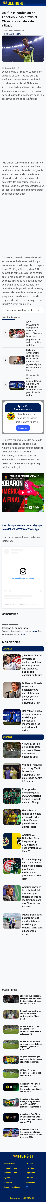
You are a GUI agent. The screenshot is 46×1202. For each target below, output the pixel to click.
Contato (29, 1178)
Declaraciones (9, 1163)
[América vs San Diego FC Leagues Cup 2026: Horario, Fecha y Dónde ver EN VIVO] (11, 1117)
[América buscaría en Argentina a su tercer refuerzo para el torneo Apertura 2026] (11, 1132)
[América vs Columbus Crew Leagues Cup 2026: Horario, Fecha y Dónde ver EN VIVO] (12, 841)
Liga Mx (6, 1178)
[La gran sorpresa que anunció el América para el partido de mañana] (11, 1060)
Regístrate (30, 1173)
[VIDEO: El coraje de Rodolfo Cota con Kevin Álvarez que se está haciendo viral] (12, 750)
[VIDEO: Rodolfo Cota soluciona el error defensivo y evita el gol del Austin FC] (11, 1029)
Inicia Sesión (31, 1168)
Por (11, 34)
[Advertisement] (23, 129)
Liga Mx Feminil (9, 1182)
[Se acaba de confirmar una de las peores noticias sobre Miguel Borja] (11, 1014)
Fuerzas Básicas (10, 1168)
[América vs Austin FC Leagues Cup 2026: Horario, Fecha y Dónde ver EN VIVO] (11, 1087)
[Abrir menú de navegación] (40, 2)
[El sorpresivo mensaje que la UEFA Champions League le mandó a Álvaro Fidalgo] (12, 796)
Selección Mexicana (11, 1187)
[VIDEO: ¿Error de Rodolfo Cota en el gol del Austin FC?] (11, 1073)
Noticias (29, 1163)
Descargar (23, 428)
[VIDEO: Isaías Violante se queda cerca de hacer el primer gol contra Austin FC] (11, 1044)
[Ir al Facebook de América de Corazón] (27, 1187)
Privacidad (30, 1182)
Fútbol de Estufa (10, 1173)
